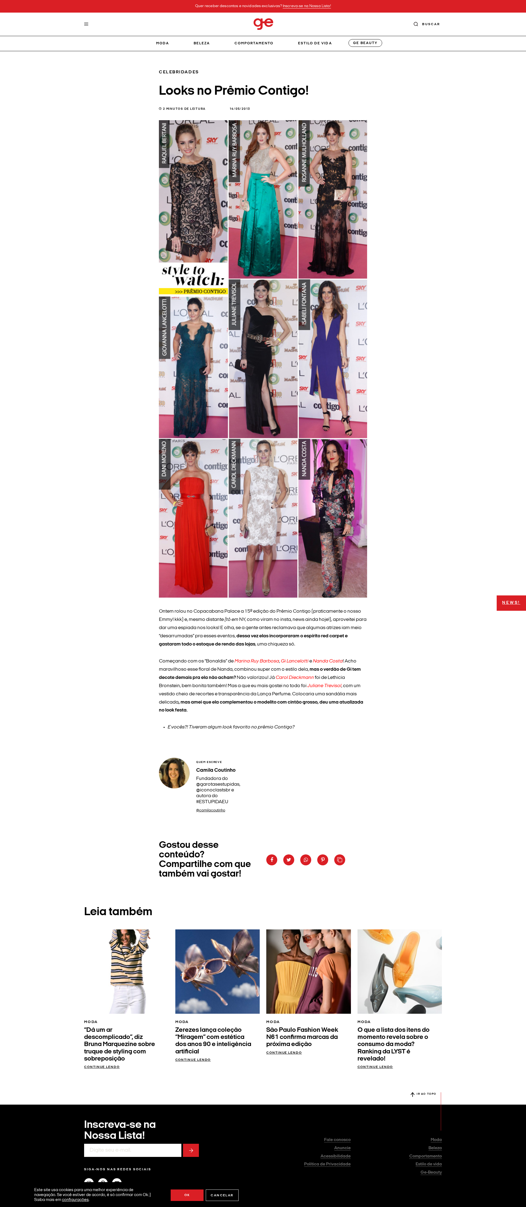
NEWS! (511, 603)
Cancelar (222, 1195)
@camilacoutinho (210, 810)
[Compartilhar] (271, 859)
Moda (162, 43)
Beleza (202, 43)
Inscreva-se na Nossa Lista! (307, 6)
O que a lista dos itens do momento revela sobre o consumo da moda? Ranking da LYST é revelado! (394, 1044)
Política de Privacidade (327, 1164)
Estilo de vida (315, 43)
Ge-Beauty (431, 1172)
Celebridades (179, 72)
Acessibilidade (336, 1156)
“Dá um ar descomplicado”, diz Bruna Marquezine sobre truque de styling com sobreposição (119, 1044)
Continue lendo (102, 1067)
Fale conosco (337, 1140)
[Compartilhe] (339, 859)
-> (191, 1150)
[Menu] (86, 24)
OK (187, 1195)
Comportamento (254, 43)
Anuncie (342, 1148)
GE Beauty (365, 43)
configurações (75, 1200)
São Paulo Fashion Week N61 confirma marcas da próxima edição (302, 1037)
